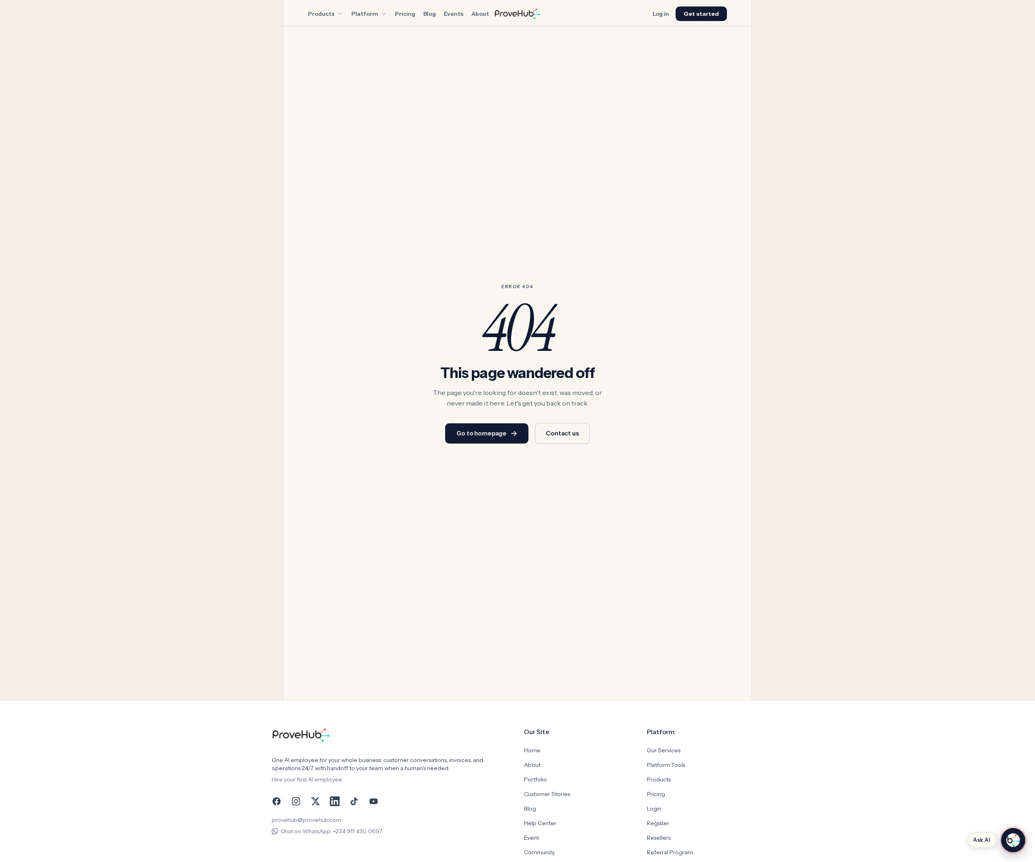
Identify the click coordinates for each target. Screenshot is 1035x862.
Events (453, 13)
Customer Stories (547, 794)
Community (539, 852)
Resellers (659, 837)
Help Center (540, 823)
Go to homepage (481, 433)
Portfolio (535, 779)
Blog (429, 13)
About (480, 13)
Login (654, 808)
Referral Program (670, 852)
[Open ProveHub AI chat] (1013, 840)
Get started (701, 13)
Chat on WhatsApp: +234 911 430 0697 (331, 831)
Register (658, 823)
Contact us (562, 433)
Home (532, 750)
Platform (364, 13)
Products (321, 13)
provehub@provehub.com (306, 820)
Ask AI (981, 840)
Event (531, 837)
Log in (661, 13)
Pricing (405, 13)
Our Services (663, 750)
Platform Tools (666, 765)
